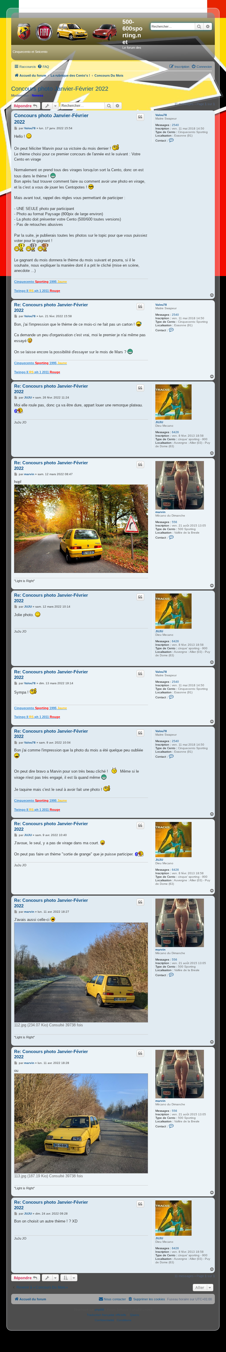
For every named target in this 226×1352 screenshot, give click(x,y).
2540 (175, 125)
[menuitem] (43, 66)
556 (174, 522)
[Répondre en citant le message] (140, 116)
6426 (175, 432)
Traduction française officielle (106, 1314)
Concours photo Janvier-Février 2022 (59, 88)
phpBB (99, 1309)
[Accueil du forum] (67, 30)
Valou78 (161, 115)
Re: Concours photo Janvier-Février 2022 (51, 307)
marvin (160, 512)
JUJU (159, 422)
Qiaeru (134, 1314)
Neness (37, 95)
